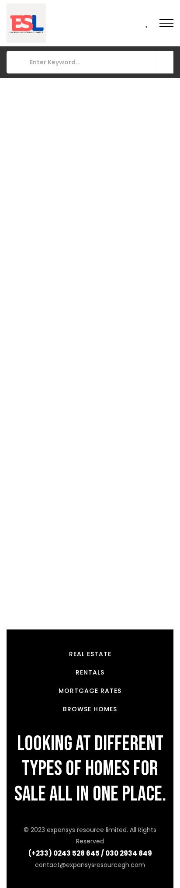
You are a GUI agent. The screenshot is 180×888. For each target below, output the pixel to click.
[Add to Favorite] (153, 179)
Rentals (90, 672)
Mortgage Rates (90, 690)
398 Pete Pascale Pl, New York (53, 553)
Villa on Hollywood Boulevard (58, 540)
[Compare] (165, 179)
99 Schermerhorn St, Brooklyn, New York (70, 383)
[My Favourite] (147, 23)
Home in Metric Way (42, 371)
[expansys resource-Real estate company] (26, 23)
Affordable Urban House (49, 201)
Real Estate (90, 654)
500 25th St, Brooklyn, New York (56, 213)
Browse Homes (90, 709)
